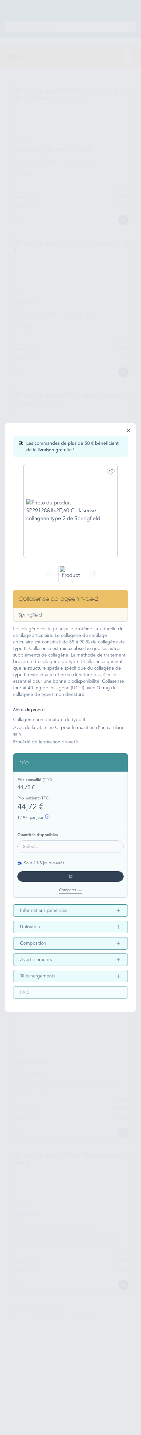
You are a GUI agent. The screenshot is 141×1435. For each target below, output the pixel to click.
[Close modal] (128, 430)
